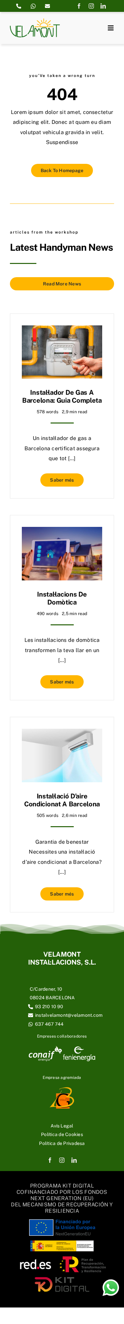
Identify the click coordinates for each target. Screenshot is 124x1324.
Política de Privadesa (62, 1143)
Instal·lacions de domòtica (62, 598)
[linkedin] (103, 6)
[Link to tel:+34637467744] (33, 6)
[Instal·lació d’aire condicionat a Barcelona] (62, 733)
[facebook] (79, 6)
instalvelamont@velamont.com (69, 1015)
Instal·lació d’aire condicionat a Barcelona (62, 800)
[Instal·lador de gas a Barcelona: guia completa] (62, 330)
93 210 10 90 (49, 1006)
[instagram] (91, 6)
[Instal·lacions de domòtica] (62, 532)
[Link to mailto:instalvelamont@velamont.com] (47, 6)
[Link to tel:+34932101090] (18, 6)
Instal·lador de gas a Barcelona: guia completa (62, 396)
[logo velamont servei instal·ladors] (35, 21)
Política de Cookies (62, 1134)
